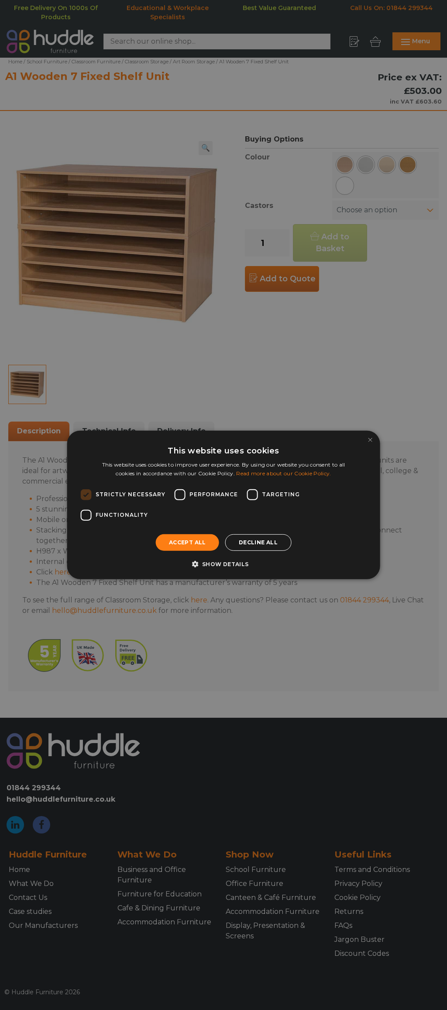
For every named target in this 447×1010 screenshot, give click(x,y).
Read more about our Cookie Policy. (283, 473)
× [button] (370, 440)
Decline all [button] (258, 542)
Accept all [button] (187, 542)
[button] (223, 564)
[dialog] (223, 505)
